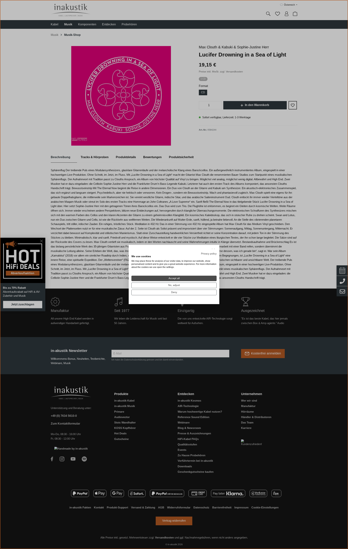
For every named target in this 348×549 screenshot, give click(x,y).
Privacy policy (209, 253)
